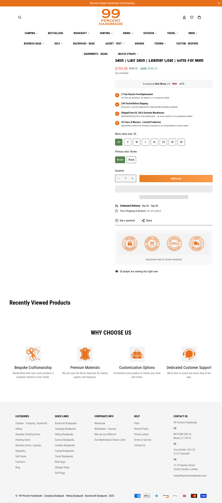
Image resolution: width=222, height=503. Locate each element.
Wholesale (99, 423)
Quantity (119, 170)
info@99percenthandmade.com (190, 475)
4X (181, 141)
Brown (120, 159)
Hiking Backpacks (64, 434)
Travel (171, 33)
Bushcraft (80, 33)
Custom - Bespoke (187, 43)
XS (118, 141)
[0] (199, 17)
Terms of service (142, 439)
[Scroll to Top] (215, 485)
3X (172, 141)
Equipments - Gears (96, 53)
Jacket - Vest (113, 43)
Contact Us (139, 445)
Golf (57, 43)
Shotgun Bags (62, 467)
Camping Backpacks (65, 428)
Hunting (105, 33)
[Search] (19, 17)
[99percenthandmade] (111, 17)
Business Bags (32, 43)
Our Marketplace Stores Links (109, 439)
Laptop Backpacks (64, 450)
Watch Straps (127, 53)
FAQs (136, 423)
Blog (17, 467)
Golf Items (20, 456)
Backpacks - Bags (84, 43)
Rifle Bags (60, 461)
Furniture (20, 461)
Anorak (139, 43)
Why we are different (105, 434)
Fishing (159, 43)
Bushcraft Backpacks (66, 423)
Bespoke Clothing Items (27, 434)
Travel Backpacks (64, 456)
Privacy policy (141, 434)
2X (163, 141)
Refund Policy (141, 428)
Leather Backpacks (65, 445)
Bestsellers (55, 33)
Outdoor (148, 33)
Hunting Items (22, 439)
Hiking (126, 33)
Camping (30, 33)
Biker (192, 33)
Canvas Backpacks (64, 439)
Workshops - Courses (105, 428)
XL (154, 141)
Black (131, 159)
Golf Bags (60, 472)
